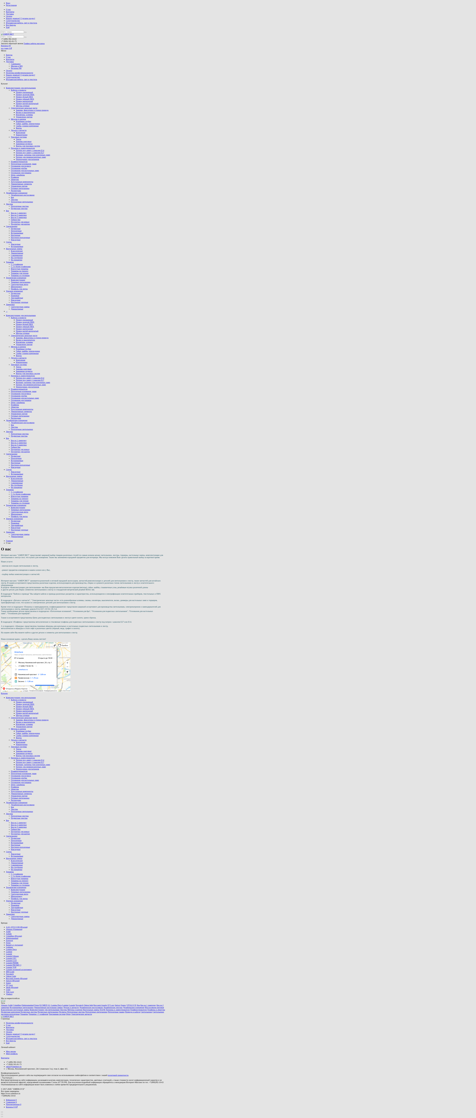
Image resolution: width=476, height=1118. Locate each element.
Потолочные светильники (22, 202)
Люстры (14, 200)
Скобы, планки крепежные (27, 126)
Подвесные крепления (10, 1012)
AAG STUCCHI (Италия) (17, 927)
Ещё (8, 27)
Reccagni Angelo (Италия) (16, 978)
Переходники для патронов (27, 159)
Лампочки (10, 304)
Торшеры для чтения (19, 273)
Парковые (15, 296)
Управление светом (24, 117)
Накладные (15, 240)
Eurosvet (9, 940)
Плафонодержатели (19, 162)
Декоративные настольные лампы (48, 1007)
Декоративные (17, 253)
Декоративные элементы (21, 184)
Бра (12, 197)
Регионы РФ (16, 68)
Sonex (8, 983)
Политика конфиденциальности (19, 73)
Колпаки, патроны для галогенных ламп (33, 155)
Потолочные (16, 231)
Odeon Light (11, 976)
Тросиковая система (57, 1014)
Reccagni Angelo (100, 1005)
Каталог (4, 693)
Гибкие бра (15, 220)
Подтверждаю (7, 1078)
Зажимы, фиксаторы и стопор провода (32, 110)
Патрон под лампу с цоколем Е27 (30, 153)
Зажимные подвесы (24, 144)
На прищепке (16, 260)
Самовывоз (15, 64)
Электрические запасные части (24, 108)
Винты (19, 128)
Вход (8, 3)
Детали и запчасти (19, 130)
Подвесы (63, 1012)
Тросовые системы (19, 137)
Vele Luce (10, 992)
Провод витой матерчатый (27, 103)
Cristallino (17, 1005)
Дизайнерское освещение (16, 193)
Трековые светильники (20, 282)
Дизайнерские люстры (112, 1007)
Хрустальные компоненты (22, 182)
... (6, 311)
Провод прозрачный (24, 92)
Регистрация (11, 5)
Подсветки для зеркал (20, 222)
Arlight (9, 934)
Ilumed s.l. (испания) (14, 945)
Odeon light (88, 1005)
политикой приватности (118, 1075)
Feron (8, 943)
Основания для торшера (21, 173)
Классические (17, 251)
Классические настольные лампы (15, 1010)
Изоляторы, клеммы (24, 115)
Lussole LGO (11, 961)
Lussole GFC (11, 958)
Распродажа (16, 191)
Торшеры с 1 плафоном (38, 1014)
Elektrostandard (12, 938)
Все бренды (11, 25)
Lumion (9, 952)
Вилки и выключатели (25, 112)
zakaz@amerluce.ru (13, 1067)
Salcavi (117, 1005)
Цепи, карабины (18, 175)
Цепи (68, 1014)
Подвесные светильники (48, 1012)
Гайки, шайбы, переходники (28, 124)
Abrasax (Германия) (14, 929)
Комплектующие (18, 280)
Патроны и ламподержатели (23, 148)
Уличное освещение (14, 291)
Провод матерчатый (24, 101)
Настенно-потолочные (20, 237)
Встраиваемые (17, 233)
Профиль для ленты (19, 289)
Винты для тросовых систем (28, 146)
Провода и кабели (132, 1012)
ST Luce (9, 985)
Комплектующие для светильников (21, 88)
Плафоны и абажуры (156, 1010)
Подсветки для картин (20, 224)
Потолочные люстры (20, 206)
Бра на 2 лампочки (19, 215)
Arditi (8, 932)
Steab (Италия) (12, 987)
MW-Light (10, 972)
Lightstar (9, 947)
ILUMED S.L (44, 1005)
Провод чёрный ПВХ (25, 99)
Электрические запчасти (81, 1014)
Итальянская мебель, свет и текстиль (21, 23)
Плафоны (15, 177)
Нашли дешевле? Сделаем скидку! (20, 18)
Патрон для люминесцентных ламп (31, 157)
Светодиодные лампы (20, 307)
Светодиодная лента (19, 284)
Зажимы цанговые (23, 141)
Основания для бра (19, 168)
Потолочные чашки (116, 1012)
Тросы (18, 139)
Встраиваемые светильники (21, 1007)
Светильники (11, 226)
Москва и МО (17, 66)
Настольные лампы (14, 249)
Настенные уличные (19, 302)
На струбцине (17, 258)
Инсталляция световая (154, 1007)
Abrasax (4, 1005)
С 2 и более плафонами (21, 267)
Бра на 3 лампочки (19, 217)
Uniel (8, 990)
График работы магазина (34, 43)
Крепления (20, 133)
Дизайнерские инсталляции (22, 195)
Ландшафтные (17, 298)
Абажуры (15, 179)
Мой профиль (12, 1054)
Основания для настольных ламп (25, 170)
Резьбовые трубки (23, 121)
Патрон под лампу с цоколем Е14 (30, 150)
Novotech (10, 974)
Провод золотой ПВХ (25, 95)
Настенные (15, 235)
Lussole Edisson (12, 956)
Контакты (10, 12)
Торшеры (10, 262)
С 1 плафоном (17, 264)
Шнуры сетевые (23, 106)
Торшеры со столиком (20, 275)
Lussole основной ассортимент (19, 969)
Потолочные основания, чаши (23, 164)
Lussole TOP (11, 967)
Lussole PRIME (12, 963)
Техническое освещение (16, 278)
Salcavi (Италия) (13, 981)
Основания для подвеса (21, 166)
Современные (17, 255)
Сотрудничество (13, 21)
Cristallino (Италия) (14, 936)
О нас (8, 9)
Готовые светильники (20, 188)
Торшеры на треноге (19, 271)
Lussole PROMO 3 (13, 965)
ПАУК (102, 1010)
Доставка (10, 14)
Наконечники (21, 135)
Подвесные (15, 229)
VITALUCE (131, 1005)
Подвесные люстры (19, 208)
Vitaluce (9, 994)
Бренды (9, 55)
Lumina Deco (11, 949)
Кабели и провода (18, 90)
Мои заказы (11, 1051)
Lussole (9, 954)
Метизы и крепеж (18, 119)
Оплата (9, 16)
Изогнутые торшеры (19, 269)
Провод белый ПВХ (24, 97)
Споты (9, 242)
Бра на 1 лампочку (19, 213)
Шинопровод (16, 287)
